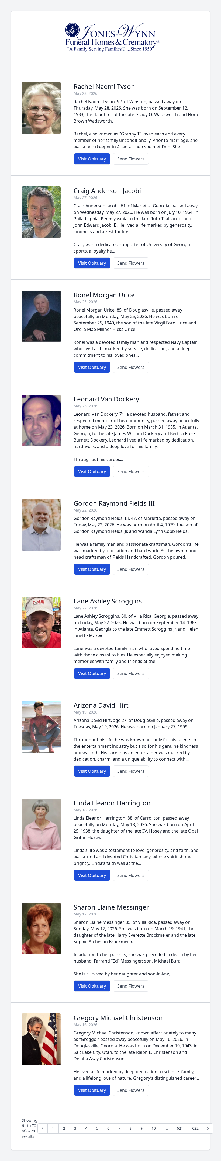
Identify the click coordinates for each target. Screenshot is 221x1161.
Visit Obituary (92, 159)
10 (153, 1128)
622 (195, 1128)
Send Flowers (130, 159)
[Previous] (42, 1128)
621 (180, 1128)
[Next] (208, 1128)
